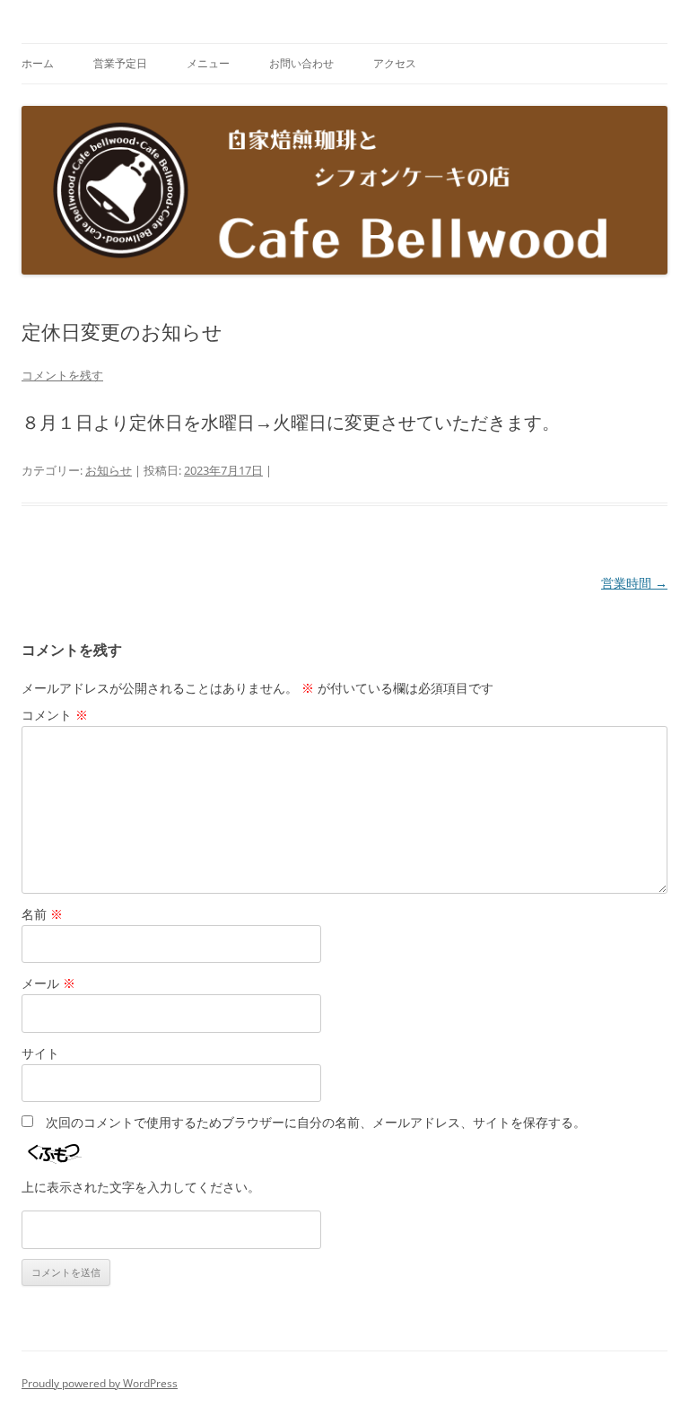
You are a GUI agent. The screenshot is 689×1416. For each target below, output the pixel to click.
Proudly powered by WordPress (100, 1383)
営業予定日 (120, 63)
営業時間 (634, 582)
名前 (42, 913)
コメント (55, 714)
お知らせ (108, 470)
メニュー (208, 63)
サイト (40, 1053)
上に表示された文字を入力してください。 (141, 1186)
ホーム (38, 63)
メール (48, 983)
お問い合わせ (301, 63)
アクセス (394, 63)
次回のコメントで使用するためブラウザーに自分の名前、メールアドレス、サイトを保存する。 (316, 1122)
